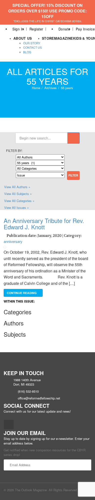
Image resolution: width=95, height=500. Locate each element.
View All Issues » (16, 207)
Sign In (18, 29)
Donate (64, 29)
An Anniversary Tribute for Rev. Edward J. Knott (44, 223)
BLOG (27, 52)
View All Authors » (17, 187)
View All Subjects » (18, 193)
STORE (48, 38)
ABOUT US (22, 38)
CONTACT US (32, 47)
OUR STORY (31, 43)
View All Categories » (19, 200)
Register (36, 29)
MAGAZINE (63, 38)
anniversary (13, 241)
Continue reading (22, 293)
